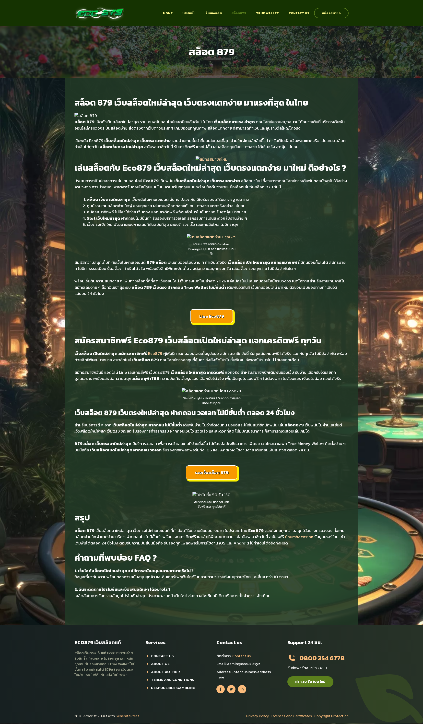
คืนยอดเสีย (213, 13)
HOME (168, 13)
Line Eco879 (211, 316)
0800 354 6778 (322, 658)
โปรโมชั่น (189, 13)
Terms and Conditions (172, 679)
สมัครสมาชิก (331, 13)
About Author (165, 672)
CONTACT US (162, 656)
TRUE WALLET (267, 13)
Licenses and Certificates (291, 716)
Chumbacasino (299, 536)
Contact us (299, 13)
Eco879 (155, 353)
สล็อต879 (239, 13)
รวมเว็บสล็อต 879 (211, 472)
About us (160, 663)
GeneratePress (127, 716)
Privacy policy (257, 716)
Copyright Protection (331, 716)
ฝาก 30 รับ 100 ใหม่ (310, 681)
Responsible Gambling (173, 687)
